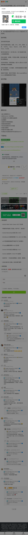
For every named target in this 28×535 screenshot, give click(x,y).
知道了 (24, 27)
